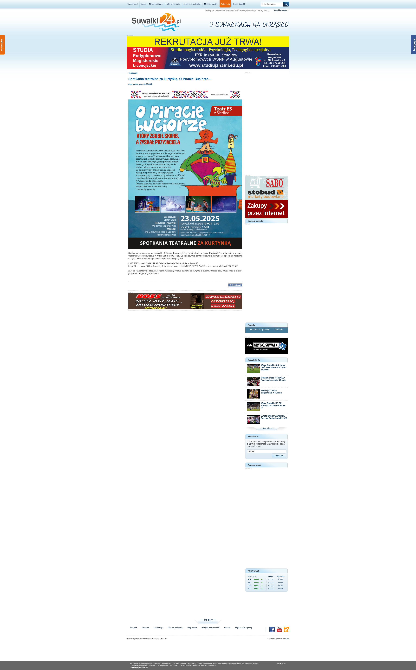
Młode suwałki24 (210, 4)
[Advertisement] (266, 122)
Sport (143, 4)
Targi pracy (192, 628)
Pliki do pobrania (175, 628)
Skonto (227, 628)
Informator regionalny (192, 4)
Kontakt (133, 628)
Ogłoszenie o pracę (243, 628)
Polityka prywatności (210, 628)
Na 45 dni (278, 329)
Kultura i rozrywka (173, 4)
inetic (287, 639)
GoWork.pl (158, 628)
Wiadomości (133, 4)
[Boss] (185, 308)
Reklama (145, 628)
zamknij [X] (281, 663)
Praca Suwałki (239, 4)
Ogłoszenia (225, 4)
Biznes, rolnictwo (155, 4)
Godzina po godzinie (260, 329)
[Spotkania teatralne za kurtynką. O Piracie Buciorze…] (185, 248)
